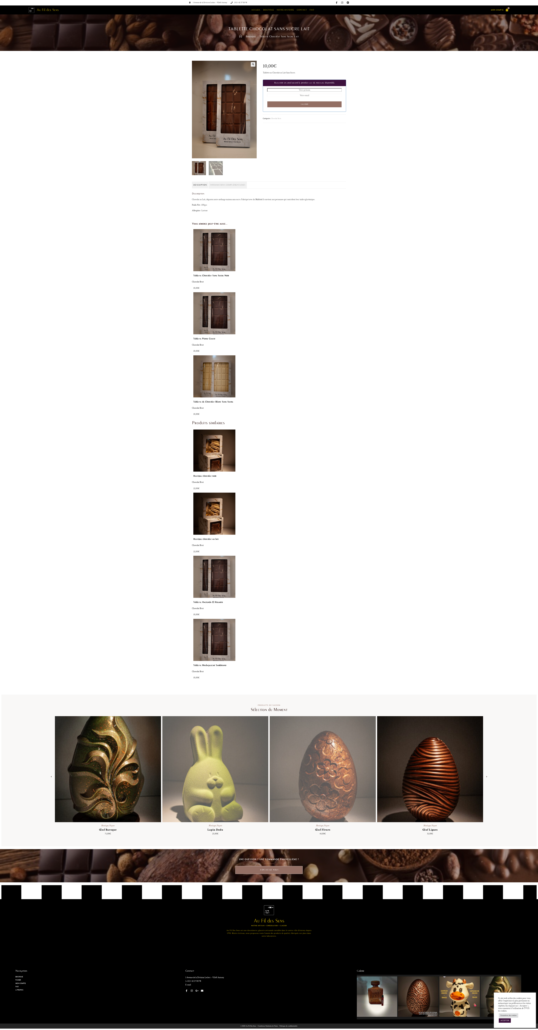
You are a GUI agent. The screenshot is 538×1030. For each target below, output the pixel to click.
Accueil (255, 10)
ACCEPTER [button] (504, 1020)
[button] (253, 64)
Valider (304, 104)
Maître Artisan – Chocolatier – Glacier (269, 925)
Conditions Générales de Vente (268, 1026)
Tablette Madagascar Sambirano (209, 665)
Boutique (268, 10)
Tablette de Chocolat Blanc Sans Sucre (213, 402)
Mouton (322, 765)
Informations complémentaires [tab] (227, 185)
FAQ (312, 10)
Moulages (104, 825)
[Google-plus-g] (197, 990)
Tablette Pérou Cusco (204, 338)
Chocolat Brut (276, 118)
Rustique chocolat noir (204, 476)
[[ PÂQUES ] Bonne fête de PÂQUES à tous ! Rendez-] (418, 996)
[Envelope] (202, 990)
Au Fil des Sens (48, 10)
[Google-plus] (348, 3)
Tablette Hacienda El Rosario (208, 602)
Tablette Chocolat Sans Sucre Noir (211, 275)
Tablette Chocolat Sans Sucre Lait (279, 36)
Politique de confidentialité (288, 1026)
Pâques (111, 825)
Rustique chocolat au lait (206, 539)
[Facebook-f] (337, 3)
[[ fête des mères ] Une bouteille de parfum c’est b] (377, 996)
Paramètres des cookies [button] (508, 1015)
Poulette (430, 765)
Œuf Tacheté (107, 830)
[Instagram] (342, 3)
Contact (302, 10)
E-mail (188, 984)
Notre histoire (285, 10)
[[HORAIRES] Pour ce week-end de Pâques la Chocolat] (459, 996)
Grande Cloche (215, 765)
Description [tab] (200, 185)
